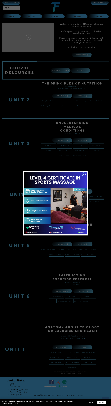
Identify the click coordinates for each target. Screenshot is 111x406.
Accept (101, 402)
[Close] (108, 402)
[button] (84, 174)
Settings (91, 402)
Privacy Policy (13, 403)
